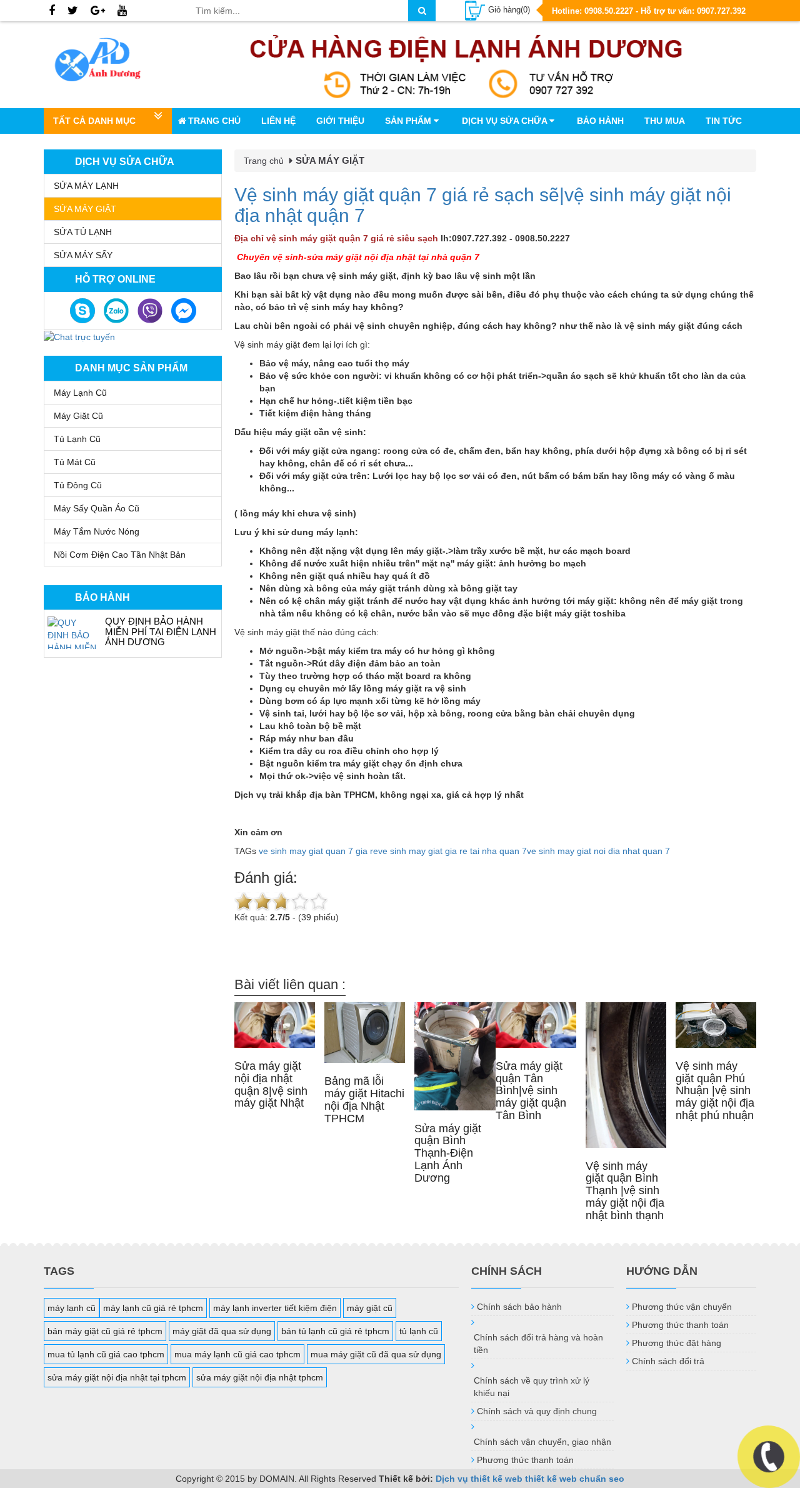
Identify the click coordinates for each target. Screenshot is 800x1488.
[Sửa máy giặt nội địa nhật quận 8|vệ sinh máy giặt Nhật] (274, 1025)
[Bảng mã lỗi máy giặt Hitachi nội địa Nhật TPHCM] (364, 1032)
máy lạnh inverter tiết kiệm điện (275, 1308)
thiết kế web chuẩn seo (574, 1479)
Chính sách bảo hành (519, 1307)
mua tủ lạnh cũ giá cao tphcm (106, 1354)
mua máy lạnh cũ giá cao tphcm (237, 1354)
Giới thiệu (340, 121)
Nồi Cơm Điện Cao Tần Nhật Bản (120, 555)
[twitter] (72, 11)
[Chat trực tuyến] (79, 336)
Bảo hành (600, 121)
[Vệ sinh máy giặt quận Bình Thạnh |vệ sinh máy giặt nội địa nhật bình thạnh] (626, 1074)
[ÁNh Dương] (110, 62)
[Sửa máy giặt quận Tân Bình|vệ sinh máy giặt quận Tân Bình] (536, 1025)
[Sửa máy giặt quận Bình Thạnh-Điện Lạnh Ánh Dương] (454, 1056)
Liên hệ (278, 121)
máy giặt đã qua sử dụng (221, 1331)
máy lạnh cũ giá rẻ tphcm (153, 1308)
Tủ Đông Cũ (78, 485)
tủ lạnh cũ (418, 1331)
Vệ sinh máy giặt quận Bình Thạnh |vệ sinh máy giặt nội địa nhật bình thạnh (625, 1191)
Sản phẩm (409, 121)
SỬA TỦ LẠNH (83, 232)
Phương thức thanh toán (525, 1460)
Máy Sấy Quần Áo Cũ (96, 508)
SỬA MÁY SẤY (83, 255)
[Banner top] (466, 65)
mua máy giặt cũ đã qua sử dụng (376, 1354)
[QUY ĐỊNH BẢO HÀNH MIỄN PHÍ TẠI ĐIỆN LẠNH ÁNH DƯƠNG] (73, 632)
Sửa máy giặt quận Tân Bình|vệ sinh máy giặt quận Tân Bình (531, 1091)
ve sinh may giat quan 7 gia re (318, 851)
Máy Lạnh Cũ (80, 393)
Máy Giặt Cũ (78, 416)
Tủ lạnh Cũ (77, 439)
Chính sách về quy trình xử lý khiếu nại (531, 1386)
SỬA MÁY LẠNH (86, 186)
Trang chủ (214, 121)
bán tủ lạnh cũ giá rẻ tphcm (335, 1331)
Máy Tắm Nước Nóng (96, 531)
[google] (98, 11)
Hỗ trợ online (115, 279)
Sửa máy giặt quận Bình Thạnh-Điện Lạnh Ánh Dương (447, 1153)
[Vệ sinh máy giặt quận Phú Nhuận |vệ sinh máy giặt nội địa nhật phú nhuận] (716, 1025)
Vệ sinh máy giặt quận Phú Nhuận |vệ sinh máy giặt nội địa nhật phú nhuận (715, 1091)
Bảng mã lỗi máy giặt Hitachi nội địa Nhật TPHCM (364, 1099)
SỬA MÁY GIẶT (85, 209)
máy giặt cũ (369, 1308)
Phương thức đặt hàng (676, 1343)
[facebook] (52, 11)
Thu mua (664, 121)
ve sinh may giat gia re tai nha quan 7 (452, 851)
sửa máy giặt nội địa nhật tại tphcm (117, 1377)
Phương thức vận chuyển (682, 1307)
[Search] (422, 10)
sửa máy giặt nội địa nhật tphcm (259, 1377)
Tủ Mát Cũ (75, 462)
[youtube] (122, 11)
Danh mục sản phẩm (131, 368)
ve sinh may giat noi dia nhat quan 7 (598, 851)
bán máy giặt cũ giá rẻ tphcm (105, 1331)
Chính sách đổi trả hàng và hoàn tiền (538, 1343)
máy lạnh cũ (72, 1308)
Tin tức (724, 121)
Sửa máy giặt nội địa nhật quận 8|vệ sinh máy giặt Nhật (271, 1084)
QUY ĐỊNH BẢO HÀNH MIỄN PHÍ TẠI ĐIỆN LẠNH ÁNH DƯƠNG (160, 631)
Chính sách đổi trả (668, 1361)
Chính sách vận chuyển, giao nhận (542, 1442)
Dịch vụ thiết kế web (479, 1479)
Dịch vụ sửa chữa (505, 121)
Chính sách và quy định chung (537, 1411)
